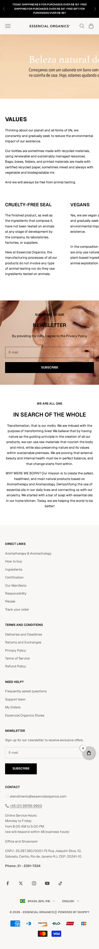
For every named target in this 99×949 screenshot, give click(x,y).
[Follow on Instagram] (34, 883)
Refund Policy (15, 666)
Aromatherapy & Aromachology (28, 553)
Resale (10, 601)
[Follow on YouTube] (47, 883)
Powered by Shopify (73, 912)
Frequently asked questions (26, 691)
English (68, 901)
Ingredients (13, 569)
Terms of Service (17, 658)
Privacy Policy (15, 650)
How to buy (13, 561)
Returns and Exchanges (23, 642)
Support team (15, 699)
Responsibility (15, 593)
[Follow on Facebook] (7, 883)
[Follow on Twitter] (20, 883)
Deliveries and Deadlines (23, 634)
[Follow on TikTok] (60, 883)
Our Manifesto (15, 585)
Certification (14, 577)
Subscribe (49, 367)
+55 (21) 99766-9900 (26, 806)
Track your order (17, 609)
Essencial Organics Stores (24, 715)
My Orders (13, 707)
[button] (88, 753)
